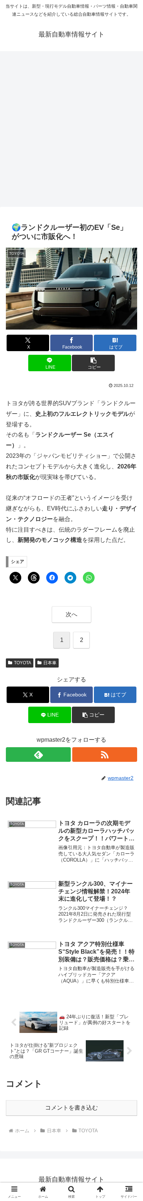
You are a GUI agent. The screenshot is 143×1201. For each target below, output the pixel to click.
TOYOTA (22, 662)
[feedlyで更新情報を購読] (38, 754)
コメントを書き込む (71, 1108)
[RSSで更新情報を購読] (104, 754)
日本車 (49, 662)
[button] (93, 363)
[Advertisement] (71, 131)
